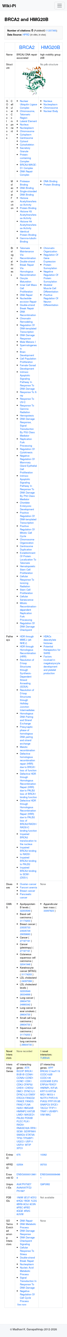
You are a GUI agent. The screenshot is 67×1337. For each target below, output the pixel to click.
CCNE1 (21, 1081)
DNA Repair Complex (26, 173)
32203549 (25, 910)
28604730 (25, 1001)
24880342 (25, 1004)
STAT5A (30, 1134)
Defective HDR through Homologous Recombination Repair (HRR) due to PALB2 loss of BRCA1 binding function (28, 785)
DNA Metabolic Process (28, 1225)
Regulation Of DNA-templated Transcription (28, 328)
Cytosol (24, 141)
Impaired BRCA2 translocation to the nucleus (28, 839)
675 (18, 1154)
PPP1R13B (54, 1101)
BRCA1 (29, 1071)
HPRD (26, 34)
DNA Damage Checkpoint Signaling (27, 1241)
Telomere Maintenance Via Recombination (28, 253)
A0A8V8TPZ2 (24, 1187)
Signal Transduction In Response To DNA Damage (28, 1282)
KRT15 (44, 1091)
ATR (27, 1067)
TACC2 (44, 1108)
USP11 (29, 1141)
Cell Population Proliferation (28, 360)
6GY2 (33, 1197)
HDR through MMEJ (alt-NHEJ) (27, 640)
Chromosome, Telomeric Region (27, 114)
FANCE (21, 1101)
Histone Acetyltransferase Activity (28, 201)
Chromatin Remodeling (26, 320)
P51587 (21, 1191)
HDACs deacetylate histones (50, 640)
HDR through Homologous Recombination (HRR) (28, 651)
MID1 (43, 1094)
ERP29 (44, 1084)
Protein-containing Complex (25, 158)
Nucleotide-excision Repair (28, 299)
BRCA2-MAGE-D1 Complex (28, 166)
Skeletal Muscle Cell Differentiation (51, 288)
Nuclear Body (51, 111)
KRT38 (52, 1091)
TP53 (19, 1138)
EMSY (31, 1094)
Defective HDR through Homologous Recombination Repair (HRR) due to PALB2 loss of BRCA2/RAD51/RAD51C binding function (28, 815)
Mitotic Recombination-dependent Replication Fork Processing (28, 611)
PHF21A (53, 1098)
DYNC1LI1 (29, 1091)
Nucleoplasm (27, 128)
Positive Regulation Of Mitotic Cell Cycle (27, 531)
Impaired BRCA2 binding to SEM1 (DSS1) (28, 872)
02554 (20, 1164)
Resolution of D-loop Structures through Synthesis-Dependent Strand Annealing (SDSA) (27, 673)
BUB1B (21, 1074)
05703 (43, 1164)
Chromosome (27, 131)
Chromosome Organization (27, 541)
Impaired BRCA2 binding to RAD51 (28, 851)
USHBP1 (53, 1111)
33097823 (49, 910)
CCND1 (29, 1077)
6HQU (20, 1200)
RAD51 (20, 1124)
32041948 (25, 964)
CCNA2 (21, 1077)
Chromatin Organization (50, 249)
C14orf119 (54, 1071)
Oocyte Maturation (25, 279)
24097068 (26, 981)
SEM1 (20, 1131)
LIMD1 (20, 1114)
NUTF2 (44, 1098)
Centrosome (26, 138)
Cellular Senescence (26, 598)
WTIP (28, 1144)
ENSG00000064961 (50, 1176)
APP (50, 1067)
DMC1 (20, 1091)
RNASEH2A (23, 1128)
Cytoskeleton (27, 144)
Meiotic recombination (27, 748)
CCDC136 (45, 1077)
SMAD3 (21, 1134)
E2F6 (55, 1081)
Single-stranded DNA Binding (28, 192)
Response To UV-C (27, 400)
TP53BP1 (28, 1138)
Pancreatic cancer (25, 895)
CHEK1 (21, 1088)
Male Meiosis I (28, 342)
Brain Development (27, 353)
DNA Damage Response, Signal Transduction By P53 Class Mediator (27, 427)
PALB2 (20, 1118)
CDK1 (28, 1081)
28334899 (25, 994)
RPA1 (33, 1128)
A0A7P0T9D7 (24, 1184)
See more (21, 1304)
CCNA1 (29, 1074)
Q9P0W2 (45, 1184)
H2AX (20, 1108)
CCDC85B (45, 1081)
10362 (43, 1154)
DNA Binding (27, 188)
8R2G (27, 1211)
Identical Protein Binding (28, 233)
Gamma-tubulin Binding (28, 239)
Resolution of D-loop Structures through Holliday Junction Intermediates (27, 700)
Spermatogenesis (28, 346)
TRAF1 (44, 1111)
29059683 (25, 934)
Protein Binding (28, 208)
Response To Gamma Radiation (27, 409)
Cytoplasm (25, 134)
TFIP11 (53, 1108)
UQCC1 (21, 1141)
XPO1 (20, 1148)
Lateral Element (28, 121)
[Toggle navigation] (59, 5)
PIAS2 (43, 1101)
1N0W (20, 1197)
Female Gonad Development (28, 366)
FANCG (29, 1101)
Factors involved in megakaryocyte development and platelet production (52, 665)
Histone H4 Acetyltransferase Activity (28, 225)
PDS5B (29, 1118)
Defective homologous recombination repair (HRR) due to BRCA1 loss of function (28, 762)
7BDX (27, 1200)
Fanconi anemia (28, 887)
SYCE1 (54, 1104)
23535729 (25, 930)
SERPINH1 (30, 1131)
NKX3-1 (51, 1094)
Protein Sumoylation (50, 266)
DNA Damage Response (27, 336)
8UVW (20, 1214)
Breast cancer (27, 890)
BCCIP (20, 1071)
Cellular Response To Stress (27, 1251)
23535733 (25, 927)
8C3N (33, 1204)
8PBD (27, 1207)
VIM (42, 1114)
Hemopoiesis (27, 415)
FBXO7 (52, 1084)
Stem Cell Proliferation (26, 591)
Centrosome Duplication (26, 547)
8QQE (20, 1211)
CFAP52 (28, 1084)
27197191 (25, 941)
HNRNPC (22, 1111)
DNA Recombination (28, 313)
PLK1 (27, 1121)
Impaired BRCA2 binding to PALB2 (28, 861)
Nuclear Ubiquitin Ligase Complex (28, 104)
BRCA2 (27, 47)
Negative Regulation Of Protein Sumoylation (51, 276)
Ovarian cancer (28, 884)
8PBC (20, 1207)
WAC (48, 1114)
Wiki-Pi (9, 5)
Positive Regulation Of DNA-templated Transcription (28, 517)
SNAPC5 (45, 1104)
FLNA (27, 1104)
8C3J (26, 1204)
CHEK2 (29, 1088)
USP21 (20, 1144)
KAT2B (31, 1111)
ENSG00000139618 (26, 1176)
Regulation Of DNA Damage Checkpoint (27, 626)
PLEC (20, 1121)
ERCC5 (21, 1098)
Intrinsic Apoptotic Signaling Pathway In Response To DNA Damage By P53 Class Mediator (27, 487)
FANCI (20, 1104)
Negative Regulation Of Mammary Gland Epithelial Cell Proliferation (28, 464)
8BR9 (20, 1204)
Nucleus (24, 124)
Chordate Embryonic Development (27, 506)
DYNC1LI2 (22, 1094)
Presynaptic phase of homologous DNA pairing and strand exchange (26, 735)
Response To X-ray (28, 393)
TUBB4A (45, 1058)
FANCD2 (30, 1098)
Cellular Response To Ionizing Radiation (27, 581)
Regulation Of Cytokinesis (27, 450)
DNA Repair (26, 295)
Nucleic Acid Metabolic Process (27, 1271)
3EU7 (27, 1197)
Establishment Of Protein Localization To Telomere (28, 558)
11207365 (51, 30)
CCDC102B (46, 1074)
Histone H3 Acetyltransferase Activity (28, 215)
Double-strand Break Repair (27, 306)
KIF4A (54, 1088)
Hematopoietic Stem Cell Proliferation (27, 569)
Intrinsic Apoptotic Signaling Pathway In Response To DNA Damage (27, 380)
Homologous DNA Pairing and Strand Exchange (26, 718)
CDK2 (20, 1084)
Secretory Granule (25, 149)
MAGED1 (29, 1114)
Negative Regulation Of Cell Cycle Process (27, 1296)
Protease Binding (25, 182)
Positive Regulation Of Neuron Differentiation (51, 300)
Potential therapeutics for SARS (52, 650)
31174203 (25, 920)
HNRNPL (45, 1088)
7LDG (34, 1200)
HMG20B (50, 47)
